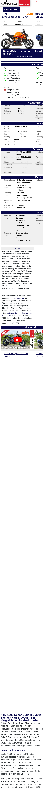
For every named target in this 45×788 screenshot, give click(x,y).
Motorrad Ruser (18, 298)
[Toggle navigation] (38, 3)
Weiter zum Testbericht (24, 57)
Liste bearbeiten (11, 9)
